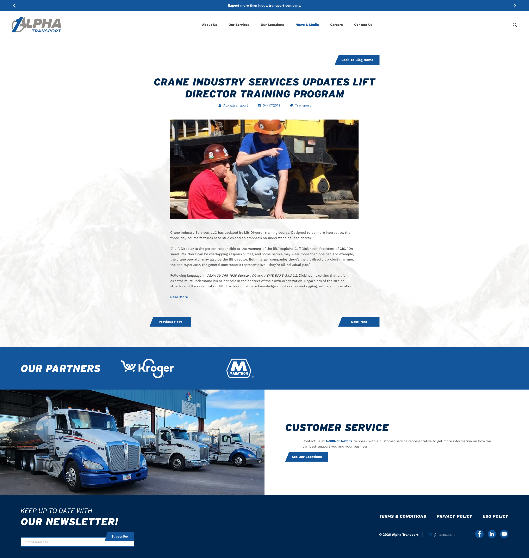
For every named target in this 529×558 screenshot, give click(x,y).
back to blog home (357, 60)
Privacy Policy (454, 516)
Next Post (359, 322)
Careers (336, 25)
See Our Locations (307, 457)
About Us (209, 25)
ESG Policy (495, 516)
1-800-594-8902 (339, 441)
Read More (179, 297)
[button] (515, 5)
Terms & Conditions (402, 516)
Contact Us (363, 25)
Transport (303, 105)
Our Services (239, 25)
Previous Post (170, 322)
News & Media (307, 25)
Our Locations (272, 25)
